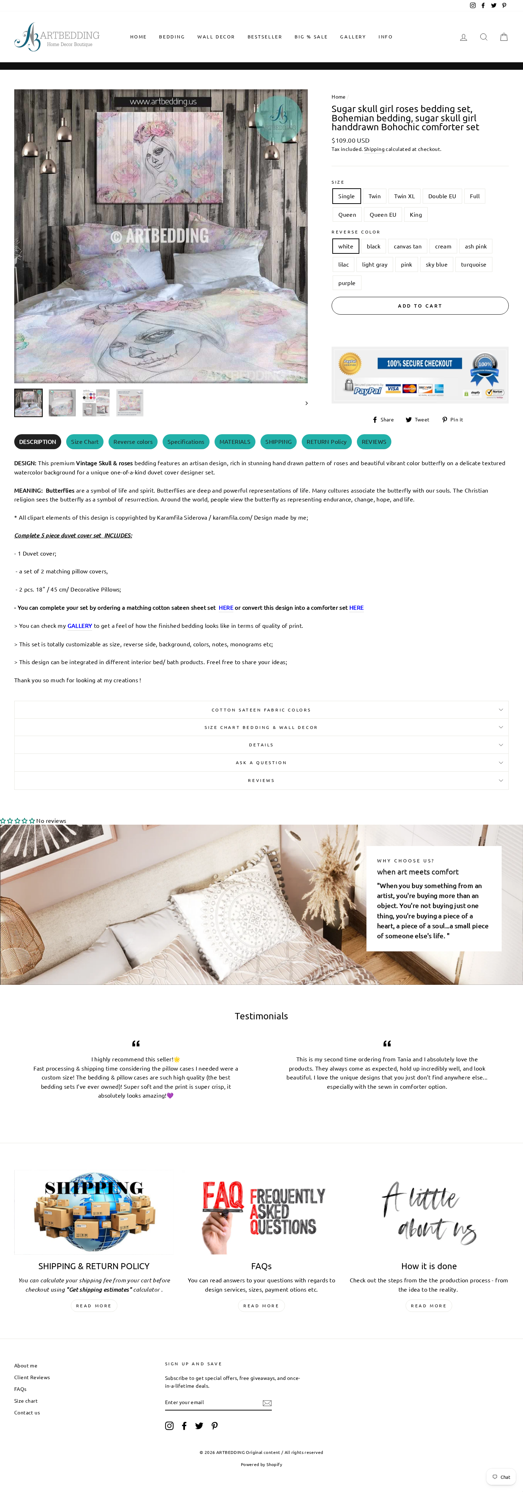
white (345, 245)
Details (261, 744)
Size (338, 182)
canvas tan (408, 245)
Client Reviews (32, 1377)
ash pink (476, 245)
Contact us (27, 1412)
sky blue (437, 264)
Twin (375, 195)
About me (25, 1365)
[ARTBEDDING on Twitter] (199, 1425)
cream (443, 245)
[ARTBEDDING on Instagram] (169, 1425)
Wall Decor (216, 36)
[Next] (303, 403)
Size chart (26, 1400)
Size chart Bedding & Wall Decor (261, 727)
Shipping (374, 149)
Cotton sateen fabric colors (261, 710)
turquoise (474, 264)
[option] (161, 236)
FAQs (20, 1389)
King (416, 214)
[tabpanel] (261, 569)
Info (386, 36)
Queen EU (383, 214)
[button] (17, 820)
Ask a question (261, 762)
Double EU (442, 195)
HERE (226, 607)
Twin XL (404, 195)
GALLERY (353, 36)
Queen (347, 214)
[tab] (37, 442)
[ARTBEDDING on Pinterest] (214, 1425)
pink (406, 264)
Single (346, 195)
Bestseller (265, 36)
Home (138, 36)
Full (475, 195)
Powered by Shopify (261, 1464)
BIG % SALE (311, 36)
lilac (343, 264)
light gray (374, 264)
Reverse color (356, 232)
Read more (94, 1305)
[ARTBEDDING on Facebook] (184, 1425)
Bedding (172, 36)
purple (346, 282)
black (373, 245)
